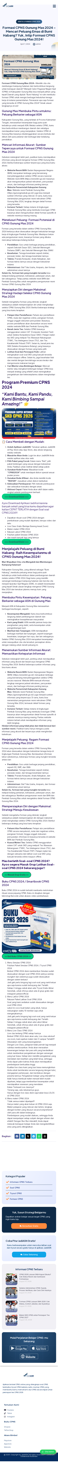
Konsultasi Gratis (30, 1226)
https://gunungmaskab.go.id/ (20, 193)
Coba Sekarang (30, 1254)
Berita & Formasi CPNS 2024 (29, 21)
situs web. (29, 458)
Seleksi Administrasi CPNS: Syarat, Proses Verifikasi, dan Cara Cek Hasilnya (35, 1289)
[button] (54, 6)
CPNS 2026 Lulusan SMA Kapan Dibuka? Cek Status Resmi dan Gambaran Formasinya (35, 1276)
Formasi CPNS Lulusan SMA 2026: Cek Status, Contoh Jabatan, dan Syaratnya (34, 1303)
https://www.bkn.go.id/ (35, 179)
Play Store (14, 450)
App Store (28, 450)
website (17, 452)
